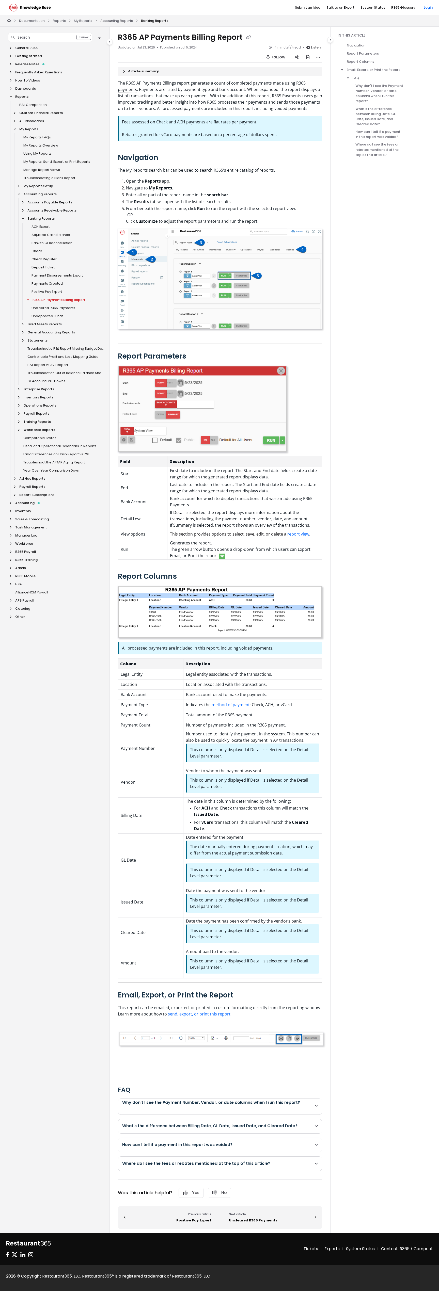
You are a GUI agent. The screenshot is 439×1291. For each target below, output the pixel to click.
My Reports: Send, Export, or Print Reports (56, 161)
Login (428, 7)
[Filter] (99, 37)
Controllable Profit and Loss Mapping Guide (63, 356)
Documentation (32, 20)
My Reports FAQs (37, 137)
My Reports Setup (38, 186)
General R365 (26, 47)
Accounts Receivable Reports (51, 210)
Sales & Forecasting (32, 519)
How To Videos (27, 80)
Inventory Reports (38, 397)
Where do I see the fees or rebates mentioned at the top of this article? (377, 149)
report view (298, 534)
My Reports (83, 20)
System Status (360, 1249)
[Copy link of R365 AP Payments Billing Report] (248, 38)
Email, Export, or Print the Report (373, 69)
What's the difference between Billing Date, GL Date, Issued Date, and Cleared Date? (375, 116)
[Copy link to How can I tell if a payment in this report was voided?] (241, 1145)
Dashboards (25, 88)
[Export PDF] (308, 57)
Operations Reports (39, 405)
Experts (332, 1249)
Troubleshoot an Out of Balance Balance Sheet (65, 372)
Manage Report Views (41, 169)
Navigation (356, 45)
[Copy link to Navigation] (166, 158)
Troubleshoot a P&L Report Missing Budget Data (65, 348)
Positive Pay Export (47, 291)
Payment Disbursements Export (57, 275)
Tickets (311, 1249)
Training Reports (37, 421)
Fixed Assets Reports (44, 324)
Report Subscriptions (36, 494)
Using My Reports (37, 153)
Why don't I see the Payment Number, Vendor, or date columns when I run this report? (379, 93)
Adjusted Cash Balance (51, 234)
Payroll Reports (36, 413)
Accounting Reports (116, 20)
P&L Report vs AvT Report (47, 364)
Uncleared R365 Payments (53, 307)
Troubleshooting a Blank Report (49, 177)
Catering (22, 608)
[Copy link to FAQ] (138, 1090)
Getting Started (28, 56)
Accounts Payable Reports (49, 202)
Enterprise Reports (38, 389)
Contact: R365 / (397, 1249)
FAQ (355, 77)
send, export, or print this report (199, 1014)
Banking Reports (154, 20)
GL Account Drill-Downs (46, 381)
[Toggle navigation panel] (110, 42)
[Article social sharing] (297, 57)
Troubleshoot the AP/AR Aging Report (54, 462)
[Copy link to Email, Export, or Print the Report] (241, 995)
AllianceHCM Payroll (31, 592)
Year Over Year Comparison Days (51, 470)
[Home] (30, 8)
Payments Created (47, 283)
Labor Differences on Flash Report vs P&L (56, 454)
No (224, 1193)
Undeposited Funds (48, 316)
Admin (20, 568)
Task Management (31, 527)
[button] (50, 37)
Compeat (423, 1249)
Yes (195, 1193)
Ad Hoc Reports (32, 478)
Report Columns (360, 61)
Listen (316, 47)
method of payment (231, 704)
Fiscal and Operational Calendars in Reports (59, 446)
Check (37, 251)
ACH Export (41, 226)
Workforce (24, 543)
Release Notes (27, 64)
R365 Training (26, 559)
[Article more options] (318, 57)
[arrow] (342, 70)
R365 (130, 83)
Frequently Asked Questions (38, 72)
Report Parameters (363, 53)
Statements (37, 340)
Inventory (23, 511)
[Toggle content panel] (330, 40)
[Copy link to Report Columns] (185, 577)
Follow (278, 57)
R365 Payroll (25, 551)
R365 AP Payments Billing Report (58, 299)
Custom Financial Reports (41, 112)
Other (20, 616)
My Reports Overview (40, 145)
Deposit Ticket (43, 267)
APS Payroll (24, 600)
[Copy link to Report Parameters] (194, 356)
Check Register (44, 259)
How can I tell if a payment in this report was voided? (377, 134)
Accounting (25, 503)
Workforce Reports (39, 429)
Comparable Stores (39, 437)
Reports (59, 20)
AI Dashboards (31, 121)
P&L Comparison (33, 104)
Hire (18, 584)
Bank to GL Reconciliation (52, 242)
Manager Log (26, 535)
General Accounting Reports (51, 332)
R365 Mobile (25, 576)
